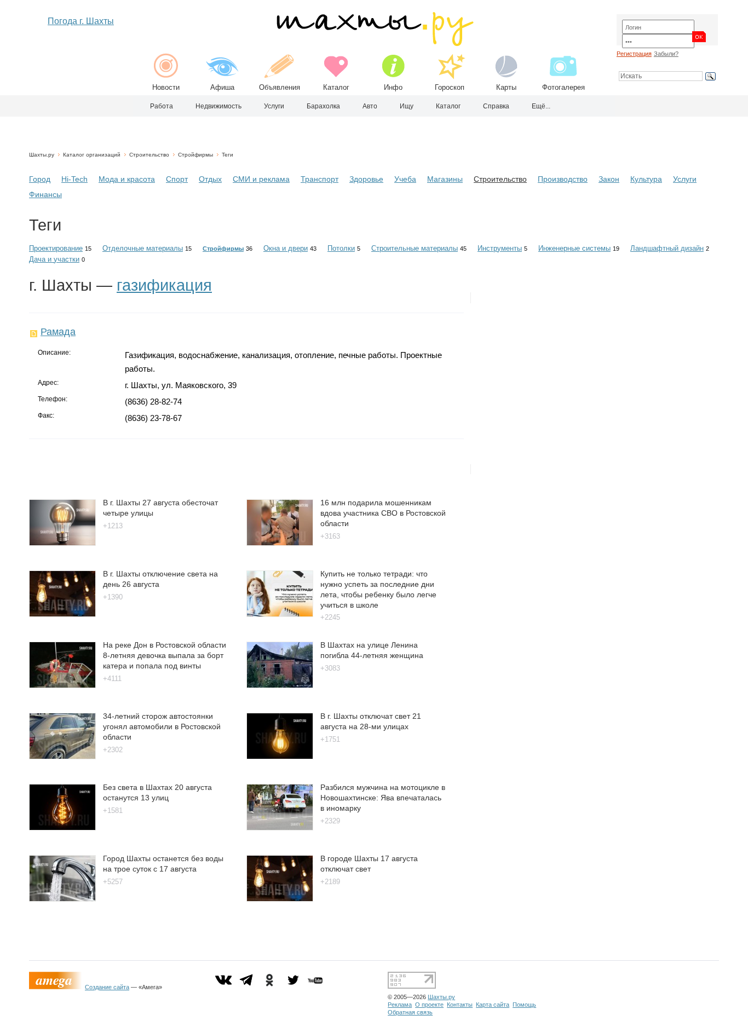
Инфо (393, 87)
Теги (227, 155)
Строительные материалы (414, 248)
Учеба (405, 179)
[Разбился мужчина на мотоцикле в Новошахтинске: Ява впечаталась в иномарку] (279, 827)
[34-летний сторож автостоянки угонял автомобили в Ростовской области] (62, 756)
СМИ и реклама (261, 179)
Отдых (210, 179)
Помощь (524, 1004)
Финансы (45, 194)
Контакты (460, 1004)
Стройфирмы (195, 155)
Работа (161, 106)
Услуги (274, 106)
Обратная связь (410, 1012)
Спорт (177, 179)
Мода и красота (127, 179)
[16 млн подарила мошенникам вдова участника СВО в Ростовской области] (279, 542)
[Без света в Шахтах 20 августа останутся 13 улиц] (62, 827)
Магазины (445, 179)
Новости (166, 87)
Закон (609, 179)
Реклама (400, 1004)
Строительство (149, 155)
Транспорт (319, 179)
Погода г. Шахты (81, 21)
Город (39, 179)
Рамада (58, 331)
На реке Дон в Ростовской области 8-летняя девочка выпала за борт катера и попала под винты (164, 655)
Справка (496, 106)
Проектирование (56, 248)
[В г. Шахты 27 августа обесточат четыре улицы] (62, 542)
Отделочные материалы (142, 248)
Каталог (336, 87)
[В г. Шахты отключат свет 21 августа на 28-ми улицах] (279, 756)
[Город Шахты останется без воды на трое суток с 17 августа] (62, 898)
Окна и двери (285, 248)
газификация (164, 285)
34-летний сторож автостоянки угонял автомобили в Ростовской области (162, 726)
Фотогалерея (563, 87)
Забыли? (666, 53)
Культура (646, 179)
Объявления (279, 87)
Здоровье (366, 179)
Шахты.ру (41, 155)
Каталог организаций (91, 155)
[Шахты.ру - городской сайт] (374, 43)
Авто (370, 106)
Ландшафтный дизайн (667, 248)
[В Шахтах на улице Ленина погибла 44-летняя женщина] (279, 685)
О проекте (429, 1004)
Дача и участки (54, 259)
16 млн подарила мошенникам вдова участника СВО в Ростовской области (383, 512)
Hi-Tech (74, 179)
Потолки (341, 248)
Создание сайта (107, 987)
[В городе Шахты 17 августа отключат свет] (279, 898)
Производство (563, 179)
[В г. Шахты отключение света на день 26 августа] (62, 614)
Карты (506, 87)
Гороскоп (449, 87)
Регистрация (634, 53)
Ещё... (541, 106)
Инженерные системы (574, 248)
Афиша (222, 87)
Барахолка (323, 106)
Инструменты (499, 248)
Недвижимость (218, 106)
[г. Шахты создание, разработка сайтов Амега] (57, 987)
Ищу (406, 106)
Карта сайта (492, 1004)
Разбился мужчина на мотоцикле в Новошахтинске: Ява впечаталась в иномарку (382, 797)
